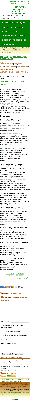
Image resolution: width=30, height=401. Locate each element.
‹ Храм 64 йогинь (10, 275)
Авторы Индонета (6, 379)
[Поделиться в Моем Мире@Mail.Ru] (13, 287)
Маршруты (7, 27)
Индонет (4, 57)
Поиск (14, 375)
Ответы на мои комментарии (15, 335)
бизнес (4, 85)
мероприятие (20, 81)
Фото (15, 31)
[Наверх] (22, 287)
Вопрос (9, 375)
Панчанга (6, 52)
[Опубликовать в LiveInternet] (19, 287)
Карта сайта (13, 381)
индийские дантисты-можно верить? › (22, 277)
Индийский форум (18, 57)
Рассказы (6, 31)
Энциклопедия (9, 35)
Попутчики (19, 27)
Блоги (12, 40)
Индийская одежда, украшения (15, 49)
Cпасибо (3, 375)
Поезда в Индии (9, 48)
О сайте (13, 44)
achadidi (3, 76)
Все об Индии (6, 59)
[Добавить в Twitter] (4, 287)
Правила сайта (5, 381)
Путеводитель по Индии (13, 23)
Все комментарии (13, 332)
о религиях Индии (11, 370)
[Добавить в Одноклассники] (7, 287)
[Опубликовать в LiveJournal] (16, 287)
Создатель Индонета (17, 379)
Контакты (26, 379)
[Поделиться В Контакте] (10, 287)
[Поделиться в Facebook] (1, 287)
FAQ (19, 381)
